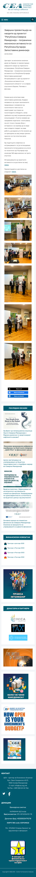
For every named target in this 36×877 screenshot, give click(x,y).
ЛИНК (6, 165)
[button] (4, 19)
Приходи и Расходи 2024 (16, 548)
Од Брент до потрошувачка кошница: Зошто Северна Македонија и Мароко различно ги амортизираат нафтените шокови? (17, 434)
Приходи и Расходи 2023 (15, 552)
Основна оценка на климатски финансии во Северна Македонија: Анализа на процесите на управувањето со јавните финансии (17, 524)
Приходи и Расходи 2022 (15, 557)
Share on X (19, 389)
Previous (5, 626)
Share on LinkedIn (19, 396)
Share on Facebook (19, 392)
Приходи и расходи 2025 (15, 543)
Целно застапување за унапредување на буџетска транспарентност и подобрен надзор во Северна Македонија (17, 463)
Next (30, 626)
